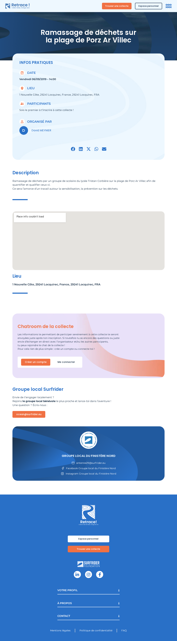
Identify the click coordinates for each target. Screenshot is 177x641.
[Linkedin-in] (77, 574)
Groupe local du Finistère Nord (88, 456)
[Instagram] (88, 574)
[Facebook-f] (99, 574)
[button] (73, 149)
